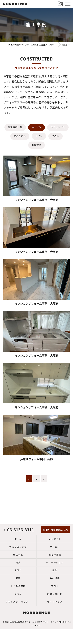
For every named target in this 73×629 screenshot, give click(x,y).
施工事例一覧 (15, 127)
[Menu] (68, 4)
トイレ (38, 136)
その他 (55, 136)
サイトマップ (54, 601)
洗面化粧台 (20, 136)
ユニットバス (58, 127)
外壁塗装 (36, 145)
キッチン (36, 127)
